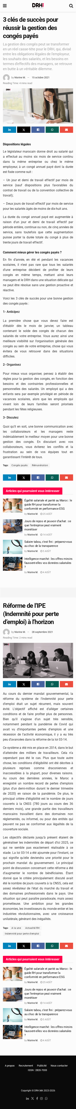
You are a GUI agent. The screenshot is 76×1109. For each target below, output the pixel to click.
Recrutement (26, 1065)
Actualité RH (32, 928)
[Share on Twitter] (23, 130)
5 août (46, 551)
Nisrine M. (20, 77)
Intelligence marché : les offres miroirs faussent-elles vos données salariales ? (48, 563)
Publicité (42, 1065)
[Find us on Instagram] (41, 1098)
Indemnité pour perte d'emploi (22, 933)
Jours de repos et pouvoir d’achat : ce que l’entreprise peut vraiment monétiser (47, 525)
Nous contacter (59, 1065)
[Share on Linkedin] (9, 130)
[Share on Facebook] (38, 130)
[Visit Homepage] (38, 6)
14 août (47, 534)
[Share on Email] (66, 130)
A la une (16, 928)
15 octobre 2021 (40, 77)
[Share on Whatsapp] (52, 130)
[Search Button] (71, 6)
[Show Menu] (5, 6)
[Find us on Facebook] (37, 1098)
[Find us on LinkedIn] (27, 1098)
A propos (10, 1065)
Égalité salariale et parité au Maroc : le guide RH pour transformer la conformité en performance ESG (48, 504)
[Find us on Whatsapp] (46, 1098)
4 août (46, 572)
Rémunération (40, 465)
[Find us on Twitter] (32, 1098)
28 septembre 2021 (42, 631)
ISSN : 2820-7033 (37, 1070)
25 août (47, 514)
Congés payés (19, 465)
